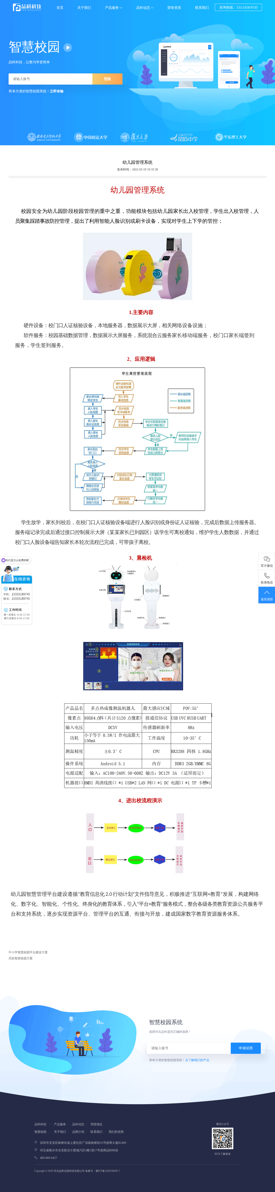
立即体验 (57, 91)
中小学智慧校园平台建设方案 (28, 952)
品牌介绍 (78, 1131)
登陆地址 (96, 1124)
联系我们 (202, 7)
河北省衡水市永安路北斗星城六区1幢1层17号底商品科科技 (77, 1150)
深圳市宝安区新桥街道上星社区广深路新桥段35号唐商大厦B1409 (81, 1142)
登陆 (107, 79)
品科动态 (143, 7)
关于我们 (84, 7)
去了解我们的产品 (197, 1060)
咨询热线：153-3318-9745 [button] (238, 7)
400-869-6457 (47, 1157)
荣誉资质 (174, 7)
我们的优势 (116, 1131)
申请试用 (246, 1048)
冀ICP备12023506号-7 (108, 1170)
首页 (60, 7)
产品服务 (112, 7)
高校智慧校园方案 (21, 958)
